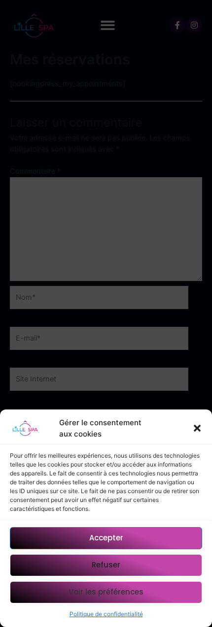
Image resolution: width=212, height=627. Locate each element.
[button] (197, 428)
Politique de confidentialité (106, 614)
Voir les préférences (106, 592)
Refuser (106, 565)
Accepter (106, 538)
